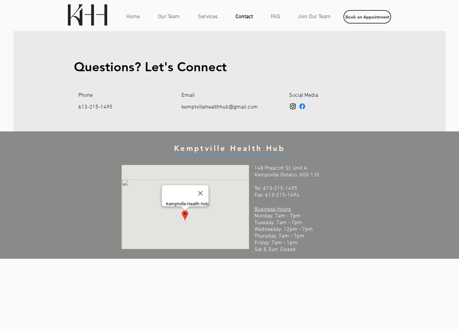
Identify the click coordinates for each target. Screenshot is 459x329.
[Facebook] (302, 106)
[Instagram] (293, 106)
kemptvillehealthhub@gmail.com (219, 107)
